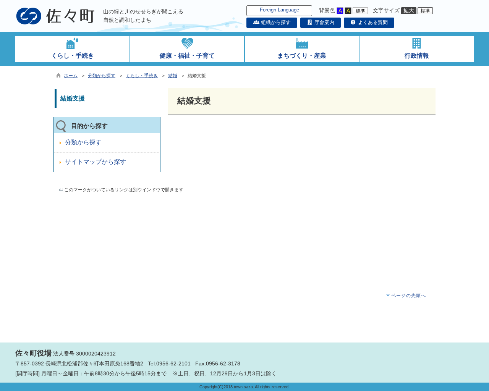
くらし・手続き (142, 75)
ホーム (71, 75)
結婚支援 (72, 98)
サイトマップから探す (95, 161)
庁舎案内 (323, 22)
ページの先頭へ (408, 295)
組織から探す (274, 22)
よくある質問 (372, 22)
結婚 (172, 75)
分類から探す (101, 75)
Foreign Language (279, 10)
